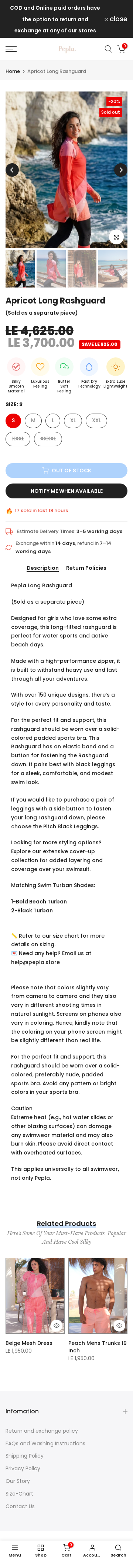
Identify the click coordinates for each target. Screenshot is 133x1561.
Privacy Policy (23, 1468)
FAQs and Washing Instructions (45, 1443)
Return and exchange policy (42, 1431)
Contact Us (20, 1506)
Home (13, 71)
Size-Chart (19, 1493)
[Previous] (12, 170)
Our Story (18, 1481)
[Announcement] (55, 19)
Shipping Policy (25, 1455)
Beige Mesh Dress (29, 1343)
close (117, 19)
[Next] (120, 170)
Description (43, 568)
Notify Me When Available (67, 491)
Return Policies (86, 568)
